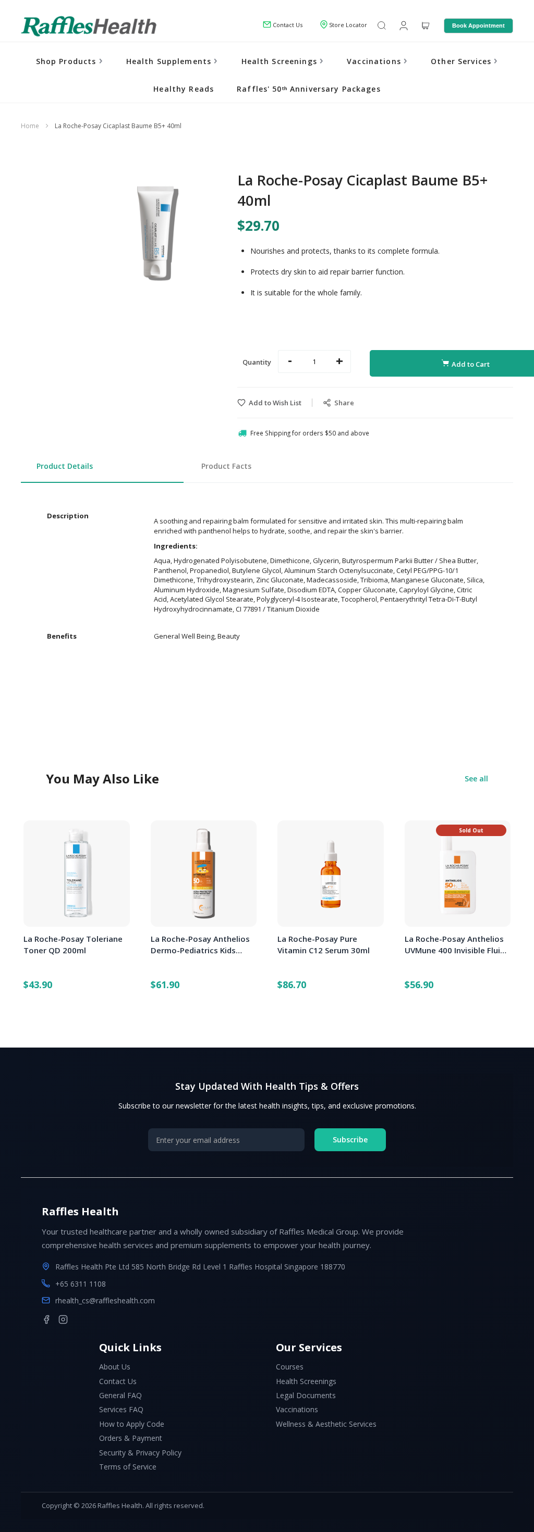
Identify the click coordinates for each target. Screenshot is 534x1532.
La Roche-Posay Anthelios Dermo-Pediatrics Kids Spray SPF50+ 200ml (200, 944)
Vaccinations (375, 61)
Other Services (462, 61)
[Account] (402, 25)
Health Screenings (280, 61)
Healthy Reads (183, 89)
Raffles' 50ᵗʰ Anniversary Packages (308, 89)
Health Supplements (170, 61)
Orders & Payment (130, 1438)
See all (476, 778)
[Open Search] (382, 26)
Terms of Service (127, 1467)
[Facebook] (46, 1319)
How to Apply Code (131, 1424)
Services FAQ (121, 1409)
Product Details (65, 466)
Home (30, 125)
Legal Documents (306, 1395)
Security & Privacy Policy (140, 1453)
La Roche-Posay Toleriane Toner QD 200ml (73, 944)
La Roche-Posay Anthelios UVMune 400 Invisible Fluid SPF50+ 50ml (455, 944)
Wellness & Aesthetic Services (326, 1424)
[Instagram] (63, 1319)
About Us (114, 1367)
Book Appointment (478, 25)
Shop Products (67, 61)
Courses (290, 1367)
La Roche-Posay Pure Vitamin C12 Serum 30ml (323, 944)
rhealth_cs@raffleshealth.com (105, 1300)
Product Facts (226, 466)
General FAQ (120, 1395)
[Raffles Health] (88, 26)
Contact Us (118, 1381)
